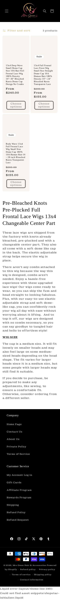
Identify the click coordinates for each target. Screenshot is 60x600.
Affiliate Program (19, 490)
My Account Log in (19, 474)
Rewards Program (19, 497)
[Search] (44, 11)
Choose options (16, 105)
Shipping (13, 504)
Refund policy (28, 569)
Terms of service (21, 574)
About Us (13, 439)
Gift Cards (14, 482)
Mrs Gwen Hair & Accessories (29, 565)
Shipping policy (43, 574)
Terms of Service (18, 453)
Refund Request (18, 519)
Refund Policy (16, 512)
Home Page (14, 424)
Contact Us (14, 431)
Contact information (31, 580)
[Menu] (6, 11)
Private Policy (16, 446)
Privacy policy (47, 569)
